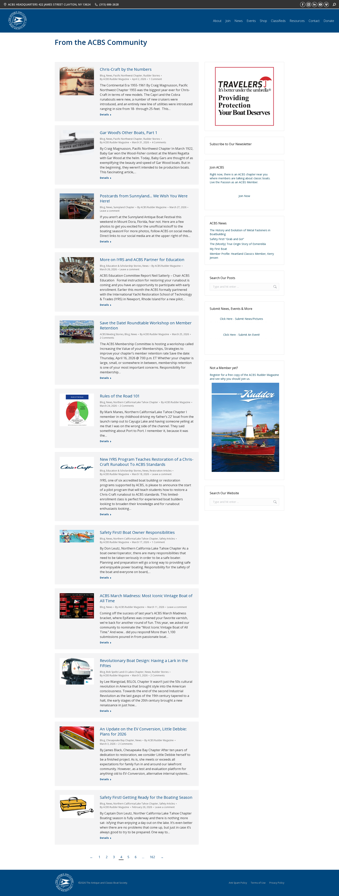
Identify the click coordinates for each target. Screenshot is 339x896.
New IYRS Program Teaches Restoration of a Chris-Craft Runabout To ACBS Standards (146, 462)
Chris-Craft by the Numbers (126, 69)
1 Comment (155, 79)
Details (104, 114)
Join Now (244, 196)
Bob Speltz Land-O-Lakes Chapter (125, 672)
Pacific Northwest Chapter (127, 75)
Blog (102, 75)
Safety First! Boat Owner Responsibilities (137, 532)
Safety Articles (167, 538)
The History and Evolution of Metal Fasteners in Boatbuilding (240, 232)
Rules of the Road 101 (120, 396)
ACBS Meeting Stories (111, 334)
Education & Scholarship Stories (123, 266)
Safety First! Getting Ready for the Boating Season (146, 797)
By (114, 79)
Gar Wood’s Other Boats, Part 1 (128, 132)
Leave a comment (109, 210)
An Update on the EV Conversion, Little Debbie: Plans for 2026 (144, 731)
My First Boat (218, 249)
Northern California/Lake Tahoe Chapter (135, 402)
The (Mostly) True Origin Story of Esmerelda (238, 244)
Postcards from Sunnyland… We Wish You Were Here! (144, 198)
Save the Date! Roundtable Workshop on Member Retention (146, 325)
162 (152, 857)
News (109, 75)
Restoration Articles (160, 470)
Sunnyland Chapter (123, 207)
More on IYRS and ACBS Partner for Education (142, 259)
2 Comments (107, 337)
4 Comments (159, 142)
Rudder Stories (151, 75)
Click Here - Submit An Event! (241, 334)
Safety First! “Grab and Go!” (227, 239)
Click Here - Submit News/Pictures (241, 319)
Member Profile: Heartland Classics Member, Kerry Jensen (242, 255)
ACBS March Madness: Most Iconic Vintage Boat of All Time (146, 598)
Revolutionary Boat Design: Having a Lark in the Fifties (144, 663)
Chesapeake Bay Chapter (120, 740)
